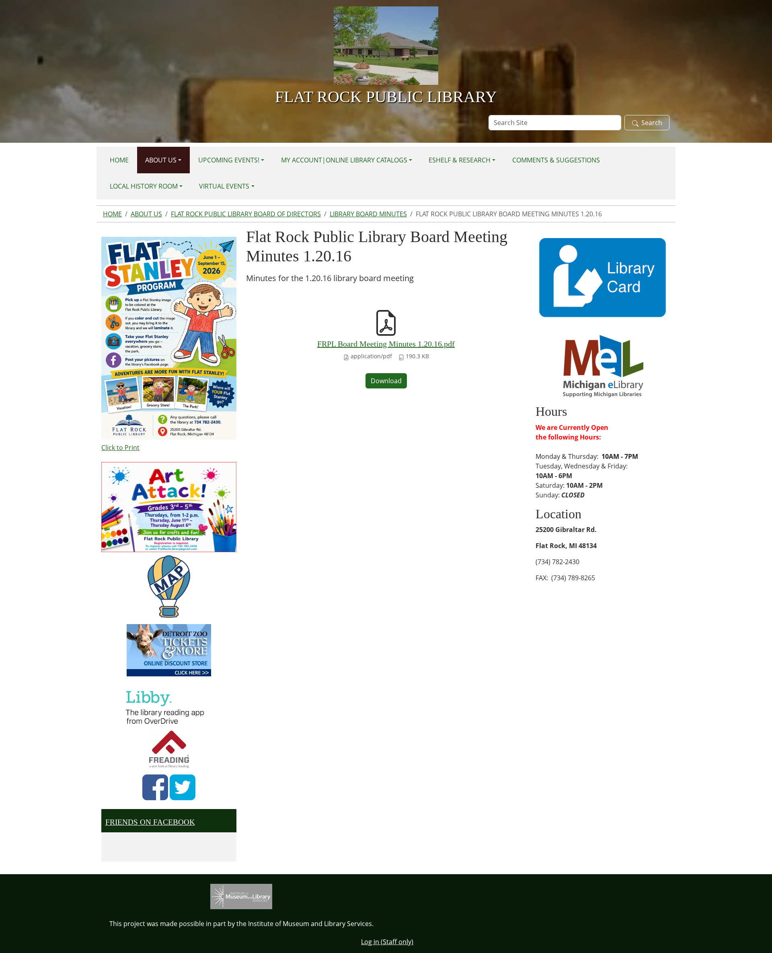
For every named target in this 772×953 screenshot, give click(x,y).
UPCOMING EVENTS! (228, 160)
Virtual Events (224, 186)
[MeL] (603, 365)
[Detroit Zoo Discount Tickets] (168, 650)
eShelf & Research (460, 160)
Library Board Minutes (368, 213)
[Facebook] (155, 787)
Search (651, 122)
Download (386, 380)
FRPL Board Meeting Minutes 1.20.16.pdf (386, 343)
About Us (161, 160)
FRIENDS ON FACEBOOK (150, 822)
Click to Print (120, 447)
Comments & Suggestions (556, 160)
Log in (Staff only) (387, 941)
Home (119, 160)
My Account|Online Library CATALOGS (344, 160)
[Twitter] (182, 787)
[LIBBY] (167, 706)
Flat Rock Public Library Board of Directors (246, 213)
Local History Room (144, 186)
